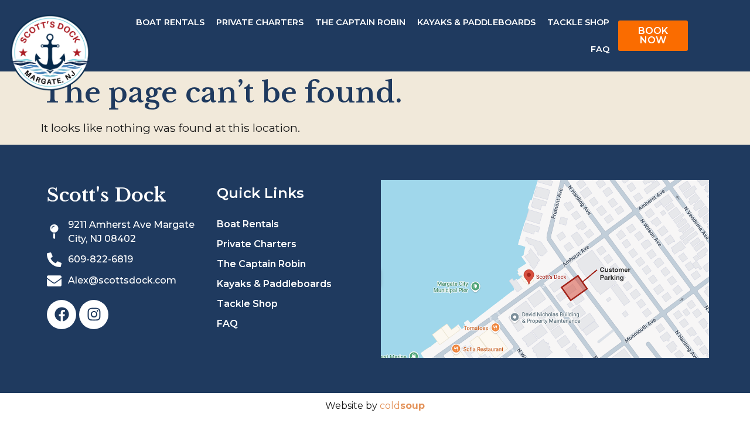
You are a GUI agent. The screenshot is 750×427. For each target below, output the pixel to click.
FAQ (600, 49)
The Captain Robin (360, 22)
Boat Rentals (170, 22)
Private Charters (260, 22)
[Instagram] (93, 314)
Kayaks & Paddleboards (476, 22)
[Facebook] (61, 314)
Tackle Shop (578, 22)
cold (402, 405)
